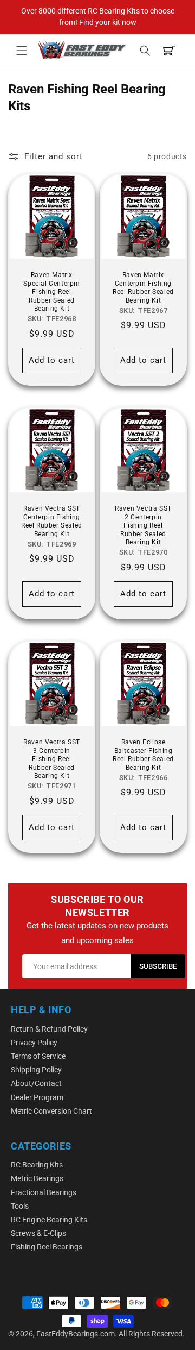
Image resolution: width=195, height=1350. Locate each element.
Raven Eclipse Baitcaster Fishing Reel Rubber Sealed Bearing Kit (143, 754)
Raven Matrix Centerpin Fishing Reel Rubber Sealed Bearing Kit (143, 287)
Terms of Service (38, 1056)
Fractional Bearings (43, 1192)
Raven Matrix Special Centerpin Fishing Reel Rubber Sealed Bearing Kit (51, 291)
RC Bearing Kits (37, 1164)
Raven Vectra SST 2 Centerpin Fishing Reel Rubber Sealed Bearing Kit (143, 525)
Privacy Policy (34, 1042)
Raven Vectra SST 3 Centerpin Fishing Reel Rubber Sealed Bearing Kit (51, 759)
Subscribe (158, 966)
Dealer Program (37, 1097)
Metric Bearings (37, 1178)
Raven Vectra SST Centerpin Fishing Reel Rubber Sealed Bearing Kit (51, 521)
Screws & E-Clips (38, 1233)
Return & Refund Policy (49, 1029)
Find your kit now (107, 22)
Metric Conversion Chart (51, 1111)
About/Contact (36, 1083)
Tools (20, 1206)
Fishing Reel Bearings (46, 1246)
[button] (22, 50)
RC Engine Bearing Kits (49, 1219)
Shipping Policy (36, 1069)
